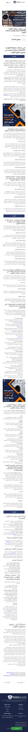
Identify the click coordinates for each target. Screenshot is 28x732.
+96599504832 (4, 717)
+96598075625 (17, 722)
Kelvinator (20, 337)
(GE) (18, 326)
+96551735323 (4, 715)
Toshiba (17, 318)
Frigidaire (16, 322)
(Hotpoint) (14, 331)
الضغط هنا (9, 672)
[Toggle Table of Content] (23, 39)
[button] (9, 2)
